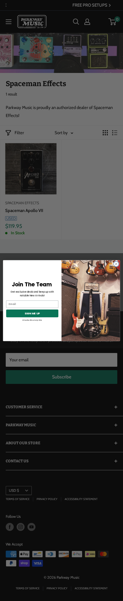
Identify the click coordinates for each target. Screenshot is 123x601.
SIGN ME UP (32, 313)
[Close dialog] (116, 263)
